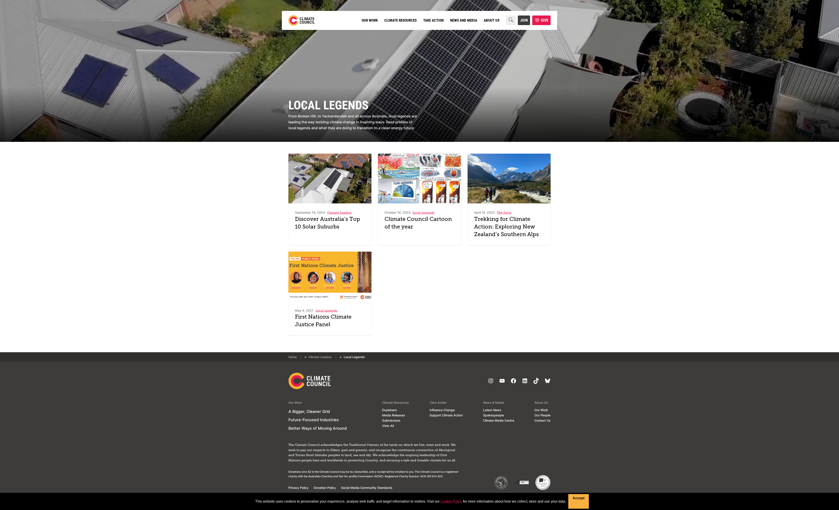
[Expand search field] (511, 20)
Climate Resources (400, 20)
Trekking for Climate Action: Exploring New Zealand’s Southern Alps (506, 227)
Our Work (370, 20)
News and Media (463, 20)
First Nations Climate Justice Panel (323, 321)
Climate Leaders (320, 357)
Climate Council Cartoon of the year (418, 223)
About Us (491, 20)
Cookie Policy (451, 501)
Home (292, 357)
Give (544, 20)
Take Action (433, 20)
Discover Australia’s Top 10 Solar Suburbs (327, 223)
